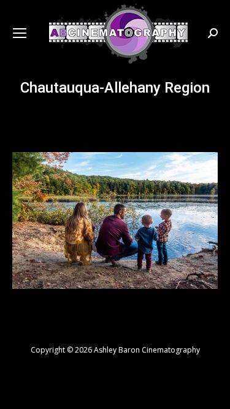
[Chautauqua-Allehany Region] (115, 220)
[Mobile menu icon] (19, 33)
